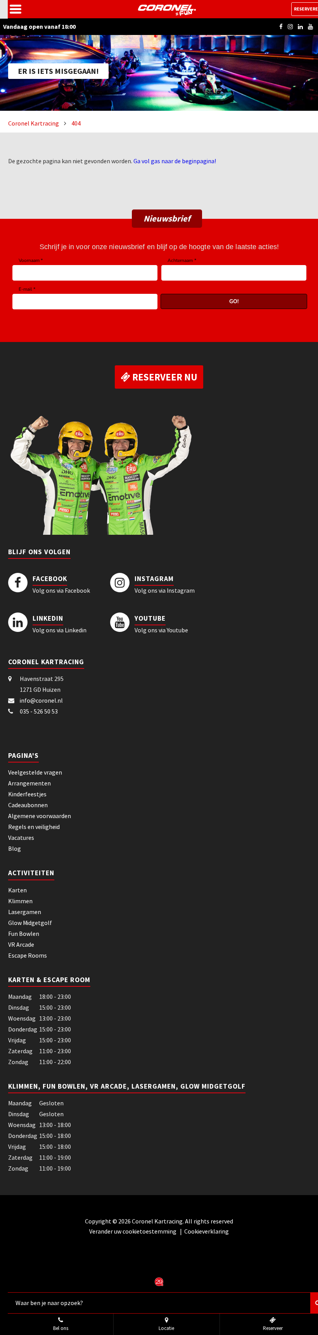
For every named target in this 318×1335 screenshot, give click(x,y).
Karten (17, 890)
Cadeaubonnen (28, 805)
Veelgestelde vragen (35, 772)
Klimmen (20, 901)
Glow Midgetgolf (30, 923)
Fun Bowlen (23, 933)
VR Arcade (21, 944)
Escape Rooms (27, 955)
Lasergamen (24, 912)
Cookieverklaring (206, 1231)
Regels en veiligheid (34, 827)
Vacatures (21, 837)
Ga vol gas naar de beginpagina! (174, 161)
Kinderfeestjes (27, 794)
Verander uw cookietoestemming (133, 1231)
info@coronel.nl (41, 700)
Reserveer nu (163, 377)
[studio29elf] (159, 1281)
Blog (14, 848)
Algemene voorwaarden (39, 816)
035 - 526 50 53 (39, 711)
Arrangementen (29, 783)
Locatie (166, 1328)
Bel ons (60, 1328)
